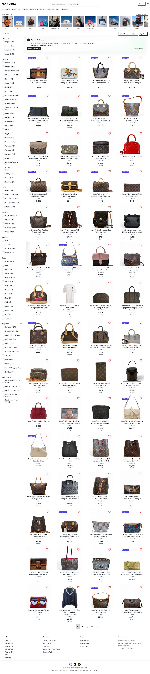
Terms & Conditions (49, 640)
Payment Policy (48, 646)
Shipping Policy (48, 652)
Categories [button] (50, 9)
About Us (8, 640)
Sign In (141, 4)
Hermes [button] (42, 9)
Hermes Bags (84, 643)
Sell (57, 9)
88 (92, 627)
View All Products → (142, 14)
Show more (137, 48)
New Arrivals (16, 9)
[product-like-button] (47, 57)
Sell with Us (9, 649)
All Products (6, 9)
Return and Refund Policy (51, 649)
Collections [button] (34, 9)
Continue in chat (33, 48)
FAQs (7, 655)
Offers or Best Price (130, 34)
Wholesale (64, 9)
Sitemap (8, 658)
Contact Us (9, 646)
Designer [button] (25, 9)
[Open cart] (148, 4)
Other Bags (84, 646)
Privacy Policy (47, 643)
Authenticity (9, 643)
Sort (144, 34)
